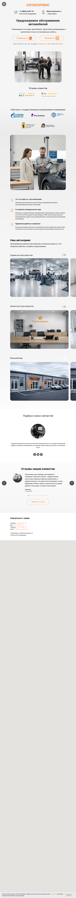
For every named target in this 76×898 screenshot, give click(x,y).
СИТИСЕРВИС (38, 5)
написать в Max (44, 44)
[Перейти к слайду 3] (31, 495)
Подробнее (54, 894)
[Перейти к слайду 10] (41, 495)
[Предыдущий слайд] (4, 483)
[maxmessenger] (38, 454)
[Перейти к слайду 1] (28, 495)
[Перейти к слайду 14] (47, 495)
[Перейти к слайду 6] (35, 495)
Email (60, 44)
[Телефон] (34, 454)
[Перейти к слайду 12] (44, 495)
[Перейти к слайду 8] (38, 495)
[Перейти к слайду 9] (40, 495)
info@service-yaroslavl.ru (21, 529)
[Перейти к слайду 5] (34, 495)
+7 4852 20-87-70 (21, 523)
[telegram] (41, 454)
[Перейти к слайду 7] (37, 495)
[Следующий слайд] (72, 483)
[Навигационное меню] (4, 4)
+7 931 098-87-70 (18, 525)
